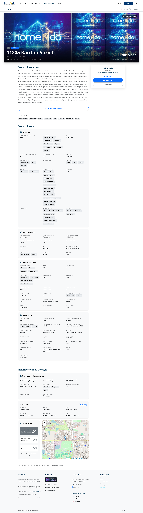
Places (31, 3)
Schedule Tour (108, 80)
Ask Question (108, 84)
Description (19, 9)
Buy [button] (20, 3)
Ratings (84, 404)
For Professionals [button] (49, 3)
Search (8, 9)
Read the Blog (51, 490)
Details (28, 9)
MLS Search (103, 480)
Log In (120, 3)
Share (136, 9)
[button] (65, 438)
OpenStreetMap (79, 458)
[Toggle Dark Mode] (137, 3)
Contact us (76, 487)
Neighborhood (38, 9)
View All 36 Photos (130, 16)
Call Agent (109, 76)
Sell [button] (25, 3)
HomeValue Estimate (105, 482)
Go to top (121, 510)
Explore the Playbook (53, 487)
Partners (38, 3)
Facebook (77, 496)
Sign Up (128, 3)
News (59, 3)
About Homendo (104, 478)
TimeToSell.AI (35, 491)
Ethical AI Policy (103, 488)
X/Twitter (77, 499)
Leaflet (72, 458)
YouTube (77, 501)
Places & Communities (105, 484)
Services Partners (104, 486)
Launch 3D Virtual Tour (54, 108)
